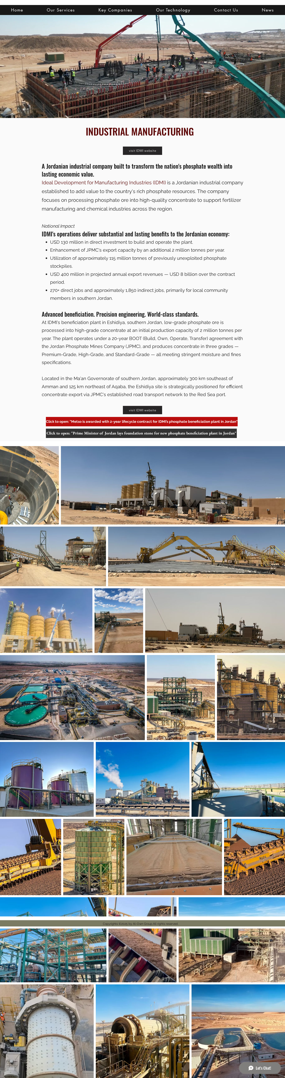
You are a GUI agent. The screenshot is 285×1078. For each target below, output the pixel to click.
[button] (61, 10)
